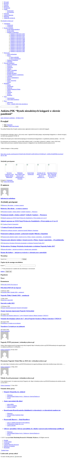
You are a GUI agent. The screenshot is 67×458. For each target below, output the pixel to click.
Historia (9, 69)
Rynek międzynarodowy (13, 29)
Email (3, 265)
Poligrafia (6, 13)
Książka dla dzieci (12, 73)
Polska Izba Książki (13, 126)
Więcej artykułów (5, 331)
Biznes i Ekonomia (12, 64)
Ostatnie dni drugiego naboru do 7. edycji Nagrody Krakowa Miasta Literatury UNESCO (31, 318)
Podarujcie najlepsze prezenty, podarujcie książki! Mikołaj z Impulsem (24, 234)
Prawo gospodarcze (15, 58)
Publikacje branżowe (12, 60)
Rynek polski (10, 31)
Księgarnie (9, 124)
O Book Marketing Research (11, 444)
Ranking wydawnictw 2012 (17, 35)
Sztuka (9, 82)
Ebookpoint (10, 86)
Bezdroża (9, 95)
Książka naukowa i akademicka (15, 74)
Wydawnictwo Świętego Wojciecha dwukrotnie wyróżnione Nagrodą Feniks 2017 (28, 246)
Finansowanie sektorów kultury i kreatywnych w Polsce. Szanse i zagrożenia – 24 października (32, 240)
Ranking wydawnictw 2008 (17, 41)
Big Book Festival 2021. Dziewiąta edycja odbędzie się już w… (52, 175)
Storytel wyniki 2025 (8, 303)
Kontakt (6, 440)
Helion (9, 90)
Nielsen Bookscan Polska (13, 89)
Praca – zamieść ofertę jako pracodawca (17, 104)
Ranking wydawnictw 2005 (17, 45)
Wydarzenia (7, 8)
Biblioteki (6, 16)
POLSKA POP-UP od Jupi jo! (11, 288)
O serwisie (6, 443)
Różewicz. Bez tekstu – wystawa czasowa (14, 208)
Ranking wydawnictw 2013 (17, 33)
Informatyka (10, 71)
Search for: (3, 259)
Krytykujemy (10, 12)
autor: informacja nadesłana (8, 118)
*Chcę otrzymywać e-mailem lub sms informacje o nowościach (18, 268)
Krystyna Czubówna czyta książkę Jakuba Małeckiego (9, 175)
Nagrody (6, 5)
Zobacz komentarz (5, 349)
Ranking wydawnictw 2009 (17, 39)
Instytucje (6, 6)
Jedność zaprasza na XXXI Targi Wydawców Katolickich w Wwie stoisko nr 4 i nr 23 (29, 221)
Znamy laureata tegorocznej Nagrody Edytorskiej (17, 311)
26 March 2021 (20, 118)
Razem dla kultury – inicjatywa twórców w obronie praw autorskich (23, 252)
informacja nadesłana (8, 198)
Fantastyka (10, 67)
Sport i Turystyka (11, 80)
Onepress (9, 92)
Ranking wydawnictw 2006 (17, 44)
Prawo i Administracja (13, 77)
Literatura (9, 76)
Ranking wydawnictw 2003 (17, 48)
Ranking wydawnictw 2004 (17, 47)
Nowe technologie (12, 54)
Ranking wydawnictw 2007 (17, 42)
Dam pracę (10, 102)
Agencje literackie (8, 15)
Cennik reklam (8, 441)
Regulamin (7, 447)
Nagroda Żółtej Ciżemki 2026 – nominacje (15, 295)
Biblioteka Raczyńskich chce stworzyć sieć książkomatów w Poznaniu (20, 175)
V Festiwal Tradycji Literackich (11, 227)
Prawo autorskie (14, 57)
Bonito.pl (9, 88)
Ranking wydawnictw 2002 (17, 50)
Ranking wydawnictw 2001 (17, 51)
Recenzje (6, 3)
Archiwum (10, 26)
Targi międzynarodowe (13, 99)
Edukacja (9, 66)
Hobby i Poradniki (12, 70)
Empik (9, 85)
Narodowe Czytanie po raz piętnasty (13, 326)
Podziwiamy (10, 10)
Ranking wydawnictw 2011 (17, 36)
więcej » (3, 271)
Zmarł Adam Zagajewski (30, 173)
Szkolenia (9, 61)
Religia (9, 79)
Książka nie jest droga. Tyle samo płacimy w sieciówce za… (41, 175)
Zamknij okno (5, 450)
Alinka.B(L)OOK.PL (9, 18)
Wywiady (6, 2)
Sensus (9, 93)
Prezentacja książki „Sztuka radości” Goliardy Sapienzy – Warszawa (24, 215)
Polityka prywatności (9, 446)
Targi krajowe (10, 98)
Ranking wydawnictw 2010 (17, 38)
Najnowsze (10, 25)
